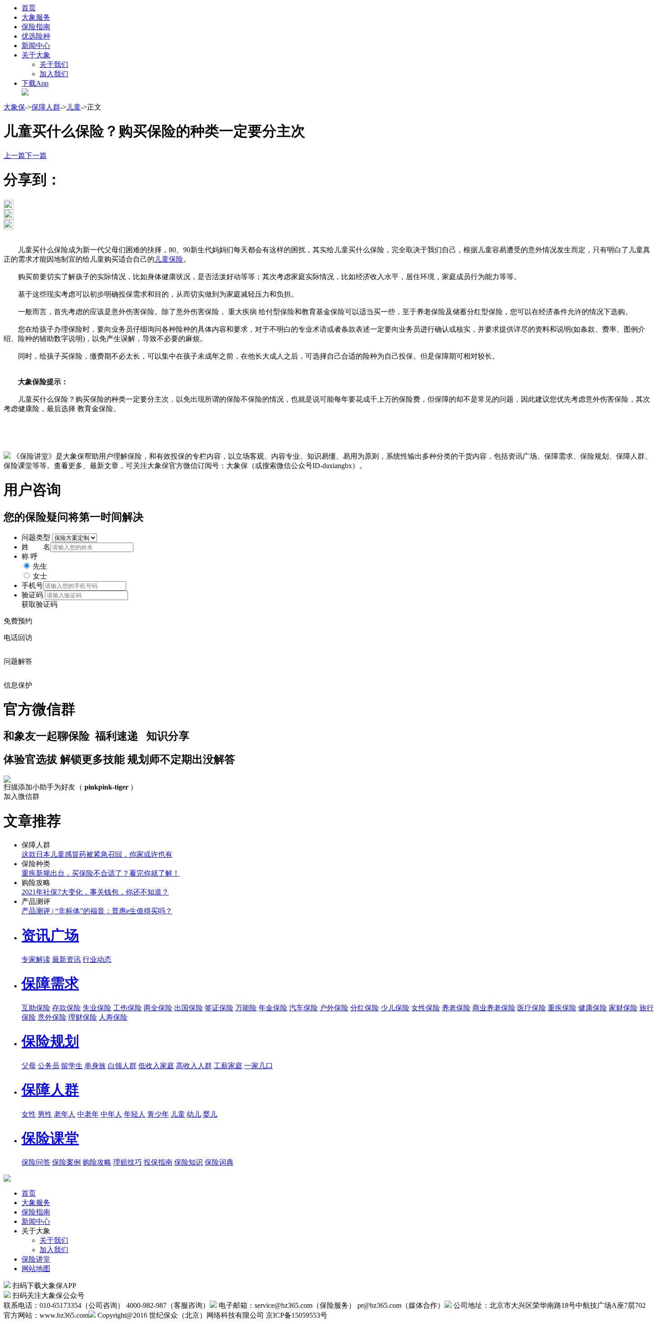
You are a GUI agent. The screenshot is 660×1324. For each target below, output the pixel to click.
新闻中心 (36, 45)
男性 (45, 1114)
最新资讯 (66, 959)
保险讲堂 (36, 1259)
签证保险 (219, 1008)
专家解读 (36, 959)
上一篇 (14, 155)
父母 (29, 1066)
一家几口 (258, 1066)
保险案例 (66, 1162)
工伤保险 (127, 1008)
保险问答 (36, 1162)
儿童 (73, 107)
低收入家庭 (156, 1066)
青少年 (158, 1114)
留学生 (72, 1066)
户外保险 (334, 1008)
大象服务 (36, 17)
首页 (29, 8)
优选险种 (36, 36)
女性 (29, 1114)
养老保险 (456, 1008)
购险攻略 (97, 1162)
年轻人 (134, 1114)
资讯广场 (50, 935)
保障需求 (50, 983)
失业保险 (97, 1008)
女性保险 (425, 1008)
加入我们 (54, 74)
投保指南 (158, 1162)
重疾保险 (562, 1008)
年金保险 (273, 1008)
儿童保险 (168, 259)
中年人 (111, 1114)
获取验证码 (39, 604)
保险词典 (219, 1162)
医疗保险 (531, 1008)
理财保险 (82, 1017)
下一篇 (36, 155)
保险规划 (50, 1041)
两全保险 (158, 1008)
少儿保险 (395, 1008)
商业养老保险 (493, 1008)
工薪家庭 (228, 1066)
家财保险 (623, 1008)
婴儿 (210, 1114)
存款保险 (66, 1008)
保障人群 (45, 107)
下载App (35, 83)
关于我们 (54, 64)
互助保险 (36, 1008)
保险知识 (188, 1162)
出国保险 (188, 1008)
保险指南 (36, 27)
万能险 (246, 1008)
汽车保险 (303, 1008)
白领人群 (122, 1066)
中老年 (88, 1114)
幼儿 (194, 1114)
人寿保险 (113, 1017)
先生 (40, 566)
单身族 (95, 1066)
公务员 (48, 1066)
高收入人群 (194, 1066)
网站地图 (36, 1268)
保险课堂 (50, 1138)
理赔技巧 (127, 1162)
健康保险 (592, 1008)
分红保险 (364, 1008)
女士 (40, 576)
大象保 (14, 107)
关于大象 (36, 55)
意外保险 (52, 1017)
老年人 (64, 1114)
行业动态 (97, 959)
